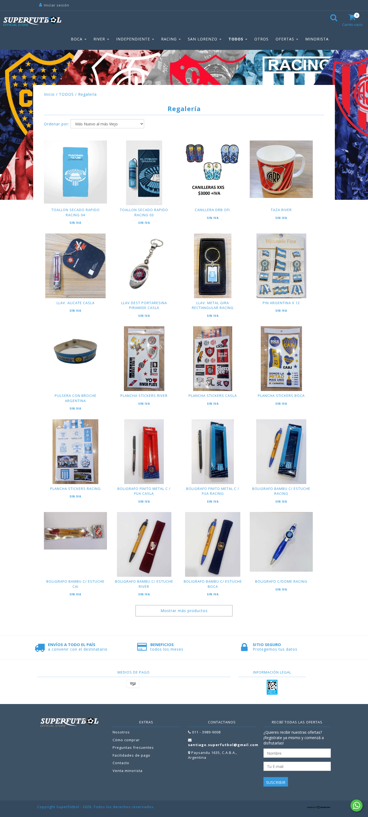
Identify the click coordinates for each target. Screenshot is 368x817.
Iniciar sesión (56, 5)
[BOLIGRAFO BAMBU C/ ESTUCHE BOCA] (212, 544)
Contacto (121, 762)
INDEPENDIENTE (133, 39)
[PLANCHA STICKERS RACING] (75, 451)
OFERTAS (286, 39)
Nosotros (121, 732)
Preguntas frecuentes (133, 747)
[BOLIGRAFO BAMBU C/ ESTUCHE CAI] (75, 530)
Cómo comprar (126, 739)
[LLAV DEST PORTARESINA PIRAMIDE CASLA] (144, 265)
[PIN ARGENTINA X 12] (281, 266)
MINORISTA (317, 39)
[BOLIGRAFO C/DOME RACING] (281, 542)
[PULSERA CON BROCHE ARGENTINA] (75, 351)
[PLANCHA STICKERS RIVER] (144, 358)
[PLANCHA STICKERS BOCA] (281, 358)
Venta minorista (128, 770)
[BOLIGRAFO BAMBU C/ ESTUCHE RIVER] (144, 544)
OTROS (261, 39)
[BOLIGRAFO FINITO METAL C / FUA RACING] (212, 451)
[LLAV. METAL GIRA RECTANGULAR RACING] (212, 266)
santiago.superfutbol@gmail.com (223, 744)
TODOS (236, 39)
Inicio (49, 94)
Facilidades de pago (131, 755)
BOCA (77, 39)
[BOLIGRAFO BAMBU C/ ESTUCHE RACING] (281, 451)
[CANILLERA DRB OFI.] (212, 172)
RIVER (99, 39)
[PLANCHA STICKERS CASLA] (212, 358)
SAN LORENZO (203, 39)
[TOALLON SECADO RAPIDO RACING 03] (144, 172)
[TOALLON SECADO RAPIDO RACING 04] (75, 172)
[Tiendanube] (319, 807)
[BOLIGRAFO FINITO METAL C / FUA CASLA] (144, 451)
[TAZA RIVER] (281, 169)
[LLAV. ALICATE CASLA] (75, 266)
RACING (169, 39)
